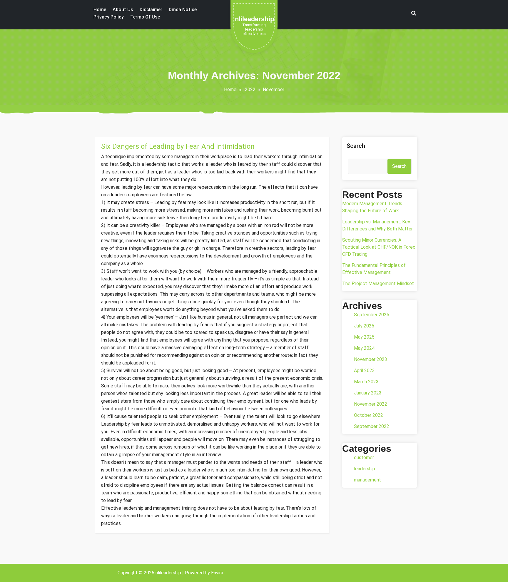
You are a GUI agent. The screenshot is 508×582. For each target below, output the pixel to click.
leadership (364, 468)
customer (364, 457)
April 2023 (364, 370)
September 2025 (371, 314)
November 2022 (370, 404)
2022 (250, 89)
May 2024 (364, 348)
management (367, 480)
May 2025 (364, 337)
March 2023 (366, 381)
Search (356, 145)
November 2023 (370, 359)
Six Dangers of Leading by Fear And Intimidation (178, 146)
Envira (217, 573)
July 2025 (364, 326)
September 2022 (371, 426)
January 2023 (368, 393)
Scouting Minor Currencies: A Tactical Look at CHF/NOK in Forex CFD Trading (378, 247)
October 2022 (368, 415)
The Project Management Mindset (378, 283)
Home (230, 89)
